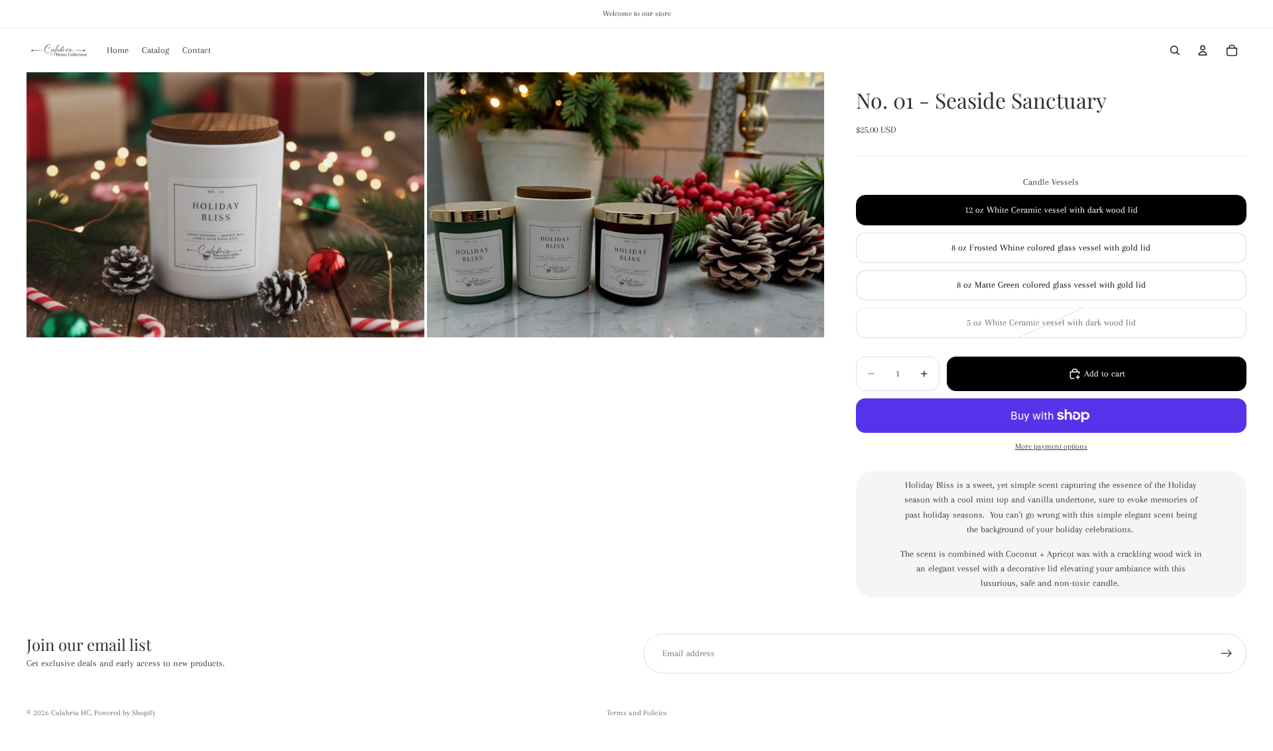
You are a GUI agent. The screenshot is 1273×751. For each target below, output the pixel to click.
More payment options (1051, 446)
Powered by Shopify (125, 713)
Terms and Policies (637, 713)
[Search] (1174, 50)
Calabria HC (71, 713)
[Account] (1202, 50)
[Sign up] (1227, 653)
